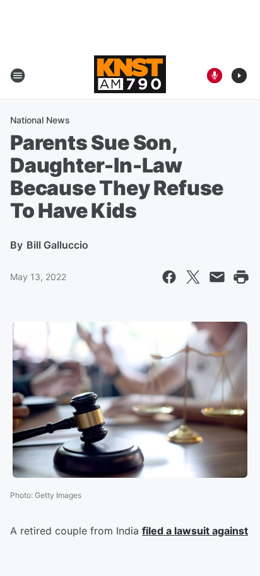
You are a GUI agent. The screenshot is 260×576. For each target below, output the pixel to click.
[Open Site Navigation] (17, 75)
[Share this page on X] (193, 277)
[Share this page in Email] (217, 277)
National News (40, 120)
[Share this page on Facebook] (169, 277)
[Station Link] (130, 75)
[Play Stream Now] (239, 75)
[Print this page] (241, 277)
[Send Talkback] (214, 75)
